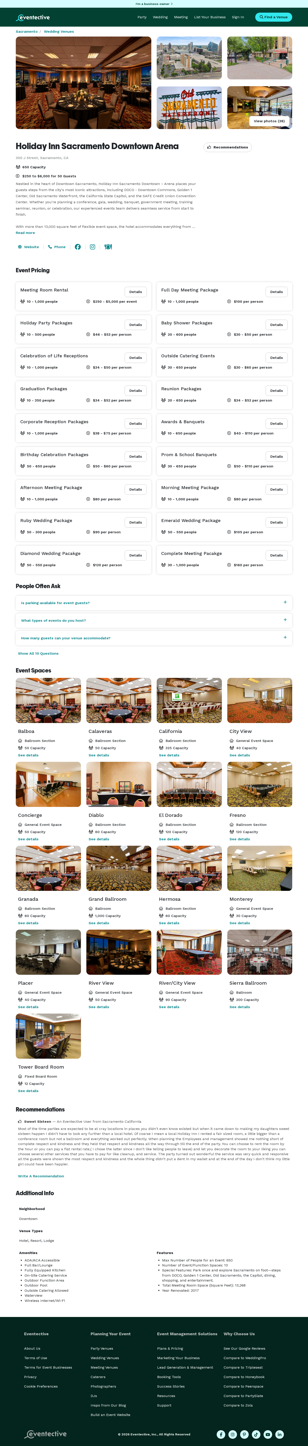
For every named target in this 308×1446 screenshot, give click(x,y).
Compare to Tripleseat (243, 1367)
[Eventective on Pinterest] (244, 1434)
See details (28, 755)
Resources (166, 1396)
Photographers (103, 1386)
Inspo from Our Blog (108, 1405)
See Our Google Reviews (244, 1348)
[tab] (154, 603)
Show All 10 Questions (38, 653)
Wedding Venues (59, 31)
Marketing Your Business (178, 1358)
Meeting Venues (104, 1367)
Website (31, 247)
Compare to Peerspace (243, 1386)
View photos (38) (269, 121)
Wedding (160, 17)
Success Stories (171, 1386)
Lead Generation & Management (185, 1367)
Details (135, 292)
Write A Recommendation (41, 1176)
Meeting (181, 17)
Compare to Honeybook (244, 1377)
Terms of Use (35, 1358)
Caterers (98, 1377)
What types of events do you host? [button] (53, 620)
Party (142, 17)
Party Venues (102, 1348)
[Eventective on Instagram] (232, 1434)
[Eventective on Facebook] (221, 1434)
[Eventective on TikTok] (256, 1434)
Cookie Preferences (41, 1386)
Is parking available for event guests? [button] (55, 603)
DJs (94, 1396)
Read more (25, 233)
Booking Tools (169, 1377)
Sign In (238, 17)
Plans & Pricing (170, 1348)
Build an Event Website (110, 1415)
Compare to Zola (238, 1405)
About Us (32, 1348)
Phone (59, 247)
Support (164, 1405)
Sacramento (27, 31)
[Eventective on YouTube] (268, 1434)
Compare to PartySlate (243, 1396)
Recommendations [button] (230, 147)
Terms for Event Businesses (48, 1367)
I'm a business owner (153, 4)
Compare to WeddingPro (245, 1358)
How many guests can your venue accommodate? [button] (65, 638)
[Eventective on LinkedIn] (279, 1434)
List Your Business (210, 17)
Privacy (30, 1377)
